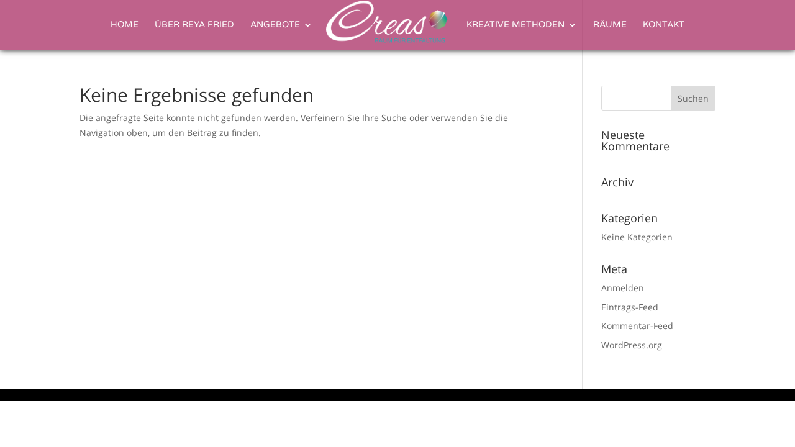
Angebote (275, 25)
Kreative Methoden (515, 25)
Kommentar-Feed (637, 326)
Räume (610, 25)
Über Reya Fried (194, 25)
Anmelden (622, 288)
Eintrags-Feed (629, 307)
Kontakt (663, 25)
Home (125, 25)
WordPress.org (631, 345)
